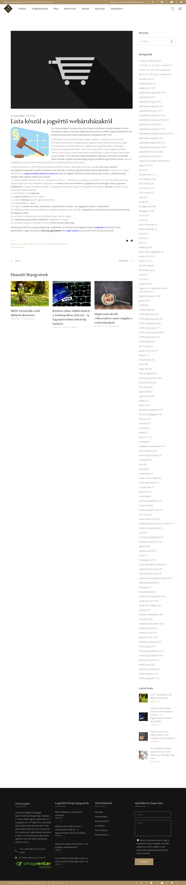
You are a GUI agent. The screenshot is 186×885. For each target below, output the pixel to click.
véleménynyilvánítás (147, 582)
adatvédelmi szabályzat (149, 129)
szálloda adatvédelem (148, 500)
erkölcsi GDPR (145, 256)
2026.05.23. (57, 327)
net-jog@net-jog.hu (136, 2)
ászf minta (143, 188)
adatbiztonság (145, 83)
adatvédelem (144, 97)
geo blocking (144, 346)
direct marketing (146, 224)
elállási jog (143, 247)
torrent (142, 532)
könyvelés (143, 428)
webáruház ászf (146, 601)
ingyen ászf (144, 368)
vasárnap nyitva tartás (149, 573)
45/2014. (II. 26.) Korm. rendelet (153, 74)
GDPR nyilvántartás (147, 328)
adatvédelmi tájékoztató (149, 142)
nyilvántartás (144, 473)
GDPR (141, 305)
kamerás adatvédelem (149, 409)
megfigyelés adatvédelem (150, 446)
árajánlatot (99, 227)
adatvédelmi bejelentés (149, 106)
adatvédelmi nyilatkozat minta (152, 120)
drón (141, 242)
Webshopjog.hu (101, 816)
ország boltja (145, 487)
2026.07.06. (15, 319)
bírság (141, 201)
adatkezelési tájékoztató (150, 92)
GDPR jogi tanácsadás (149, 318)
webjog (142, 610)
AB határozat (145, 79)
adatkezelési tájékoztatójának (149, 850)
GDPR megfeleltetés (148, 323)
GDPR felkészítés (146, 314)
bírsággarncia (145, 211)
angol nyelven (72, 230)
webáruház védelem (148, 605)
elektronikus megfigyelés (150, 251)
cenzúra (142, 215)
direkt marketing (146, 229)
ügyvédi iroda (145, 550)
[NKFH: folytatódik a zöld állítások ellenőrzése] (30, 293)
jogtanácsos (144, 396)
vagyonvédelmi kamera (149, 569)
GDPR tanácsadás (147, 337)
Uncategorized (145, 560)
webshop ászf (145, 632)
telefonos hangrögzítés (149, 528)
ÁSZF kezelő (144, 183)
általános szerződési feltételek (152, 160)
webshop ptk (144, 664)
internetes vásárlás (45, 244)
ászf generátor (145, 174)
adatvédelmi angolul (148, 101)
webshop (143, 619)
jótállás (142, 400)
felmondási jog (145, 270)
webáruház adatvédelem (150, 596)
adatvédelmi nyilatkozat (149, 115)
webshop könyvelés (148, 660)
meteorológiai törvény (149, 455)
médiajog (143, 441)
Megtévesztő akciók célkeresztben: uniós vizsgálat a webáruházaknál (113, 318)
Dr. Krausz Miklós (18, 116)
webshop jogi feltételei (149, 651)
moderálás (144, 459)
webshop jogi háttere (148, 655)
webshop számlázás (148, 669)
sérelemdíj (143, 496)
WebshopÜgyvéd (146, 678)
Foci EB (142, 279)
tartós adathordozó (148, 519)
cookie (142, 220)
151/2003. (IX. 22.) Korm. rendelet (154, 65)
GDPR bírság (144, 309)
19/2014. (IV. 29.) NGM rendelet (153, 69)
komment (143, 423)
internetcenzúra (146, 382)
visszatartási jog (146, 591)
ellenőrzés (17, 244)
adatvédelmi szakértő (148, 138)
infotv (141, 364)
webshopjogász (146, 673)
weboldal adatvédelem (149, 614)
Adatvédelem (58, 883)
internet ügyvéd (146, 373)
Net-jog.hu (99, 812)
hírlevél (142, 355)
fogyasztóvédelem (29, 244)
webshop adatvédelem (149, 623)
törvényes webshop (148, 541)
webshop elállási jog (148, 641)
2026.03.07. (58, 864)
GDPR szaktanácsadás (149, 332)
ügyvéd (142, 546)
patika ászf (144, 491)
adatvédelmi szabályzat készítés (153, 133)
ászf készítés (144, 179)
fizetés (142, 274)
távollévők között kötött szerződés (154, 523)
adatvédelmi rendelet (148, 124)
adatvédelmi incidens (148, 110)
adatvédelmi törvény (148, 156)
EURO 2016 (144, 261)
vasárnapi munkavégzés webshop (154, 578)
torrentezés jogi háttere (149, 537)
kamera (142, 405)
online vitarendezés (147, 482)
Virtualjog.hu (100, 825)
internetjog (144, 387)
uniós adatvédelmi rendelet (151, 564)
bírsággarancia (145, 206)
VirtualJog (143, 587)
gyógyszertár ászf (147, 350)
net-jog (142, 469)
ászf (141, 170)
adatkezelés (144, 88)
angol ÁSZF (144, 165)
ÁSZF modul (144, 192)
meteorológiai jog (146, 450)
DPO (141, 238)
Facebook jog (145, 265)
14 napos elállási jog (148, 60)
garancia (143, 300)
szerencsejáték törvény (149, 510)
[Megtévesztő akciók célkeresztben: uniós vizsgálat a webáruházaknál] (114, 295)
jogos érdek (144, 391)
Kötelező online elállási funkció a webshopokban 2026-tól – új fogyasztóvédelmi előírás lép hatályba (70, 829)
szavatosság (144, 505)
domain (142, 233)
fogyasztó (143, 283)
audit (141, 197)
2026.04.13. (99, 326)
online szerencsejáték (148, 478)
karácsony (143, 419)
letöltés (142, 432)
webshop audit (145, 637)
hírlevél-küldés (145, 359)
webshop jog (144, 646)
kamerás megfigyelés (148, 414)
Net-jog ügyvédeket (51, 230)
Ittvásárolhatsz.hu (102, 821)
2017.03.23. (31, 116)
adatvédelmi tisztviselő (149, 151)
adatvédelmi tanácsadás (150, 147)
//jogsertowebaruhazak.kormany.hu (40, 173)
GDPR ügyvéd (145, 341)
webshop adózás (146, 628)
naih (141, 464)
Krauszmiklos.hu (101, 830)
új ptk (141, 555)
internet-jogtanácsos (148, 378)
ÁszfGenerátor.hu (102, 835)
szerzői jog (144, 514)
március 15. (144, 437)
